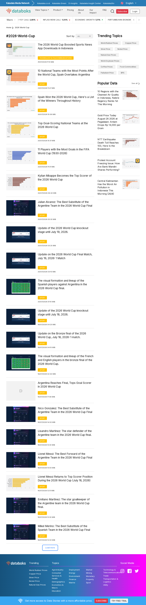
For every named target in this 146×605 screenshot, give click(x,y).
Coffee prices (107, 67)
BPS (122, 73)
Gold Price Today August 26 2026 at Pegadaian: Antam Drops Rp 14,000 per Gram (109, 122)
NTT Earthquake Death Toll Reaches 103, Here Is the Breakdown (108, 144)
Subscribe (122, 11)
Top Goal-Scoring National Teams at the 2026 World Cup (63, 125)
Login (134, 11)
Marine (72, 582)
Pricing (70, 10)
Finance (72, 579)
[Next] (138, 19)
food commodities (128, 67)
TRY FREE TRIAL (119, 601)
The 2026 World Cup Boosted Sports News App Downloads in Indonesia (65, 46)
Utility (105, 585)
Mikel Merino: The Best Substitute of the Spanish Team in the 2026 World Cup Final (64, 528)
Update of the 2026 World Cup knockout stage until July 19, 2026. (63, 230)
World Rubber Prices (109, 43)
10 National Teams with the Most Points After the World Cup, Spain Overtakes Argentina (66, 72)
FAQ (105, 10)
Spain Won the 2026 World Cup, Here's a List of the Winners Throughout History (66, 99)
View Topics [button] (41, 10)
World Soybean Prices (110, 61)
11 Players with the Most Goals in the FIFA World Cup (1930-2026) (63, 151)
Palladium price (107, 73)
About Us (81, 11)
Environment (74, 576)
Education (56, 591)
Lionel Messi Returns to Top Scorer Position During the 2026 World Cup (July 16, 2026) (65, 478)
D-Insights (73, 3)
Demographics (58, 582)
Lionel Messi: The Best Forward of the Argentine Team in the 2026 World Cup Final (65, 455)
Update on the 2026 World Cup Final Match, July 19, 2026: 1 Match (65, 256)
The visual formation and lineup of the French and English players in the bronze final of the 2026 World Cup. (65, 360)
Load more (50, 547)
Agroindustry (57, 570)
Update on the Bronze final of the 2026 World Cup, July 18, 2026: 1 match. (62, 335)
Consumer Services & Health (56, 576)
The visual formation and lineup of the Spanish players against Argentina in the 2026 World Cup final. (62, 284)
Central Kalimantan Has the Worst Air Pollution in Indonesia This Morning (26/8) (108, 187)
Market (89, 570)
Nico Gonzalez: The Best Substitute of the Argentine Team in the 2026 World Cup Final (65, 410)
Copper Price (130, 43)
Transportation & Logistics (110, 580)
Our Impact (93, 11)
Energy (72, 573)
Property (90, 579)
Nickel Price (122, 49)
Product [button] (57, 10)
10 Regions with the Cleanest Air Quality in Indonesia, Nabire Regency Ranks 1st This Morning (108, 98)
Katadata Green (59, 3)
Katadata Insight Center (90, 3)
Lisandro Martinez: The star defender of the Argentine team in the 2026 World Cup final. (65, 433)
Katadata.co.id (43, 3)
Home (8, 27)
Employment (74, 570)
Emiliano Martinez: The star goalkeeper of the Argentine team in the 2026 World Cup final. (64, 503)
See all (135, 83)
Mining (89, 573)
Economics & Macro (57, 586)
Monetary (90, 576)
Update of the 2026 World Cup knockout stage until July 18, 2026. (63, 312)
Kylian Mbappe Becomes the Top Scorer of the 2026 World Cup (65, 177)
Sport (42, 84)
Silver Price (105, 49)
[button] (128, 3)
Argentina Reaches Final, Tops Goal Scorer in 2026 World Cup (64, 384)
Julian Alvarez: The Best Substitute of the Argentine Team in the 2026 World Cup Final (65, 203)
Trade (106, 576)
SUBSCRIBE (101, 601)
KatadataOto (108, 3)
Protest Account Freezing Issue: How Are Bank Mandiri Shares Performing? (109, 165)
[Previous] (133, 19)
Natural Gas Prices (108, 55)
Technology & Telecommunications (56, 58)
